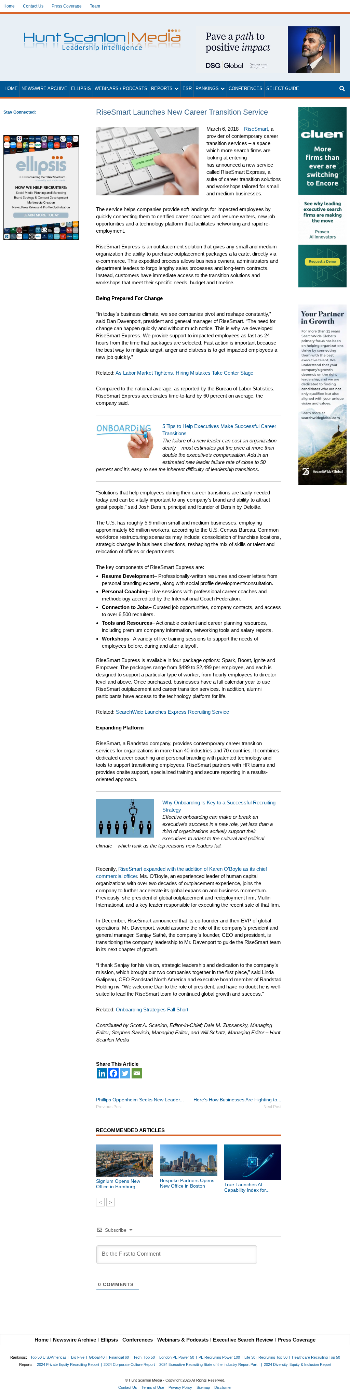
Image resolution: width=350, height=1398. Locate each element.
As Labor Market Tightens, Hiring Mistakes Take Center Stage (184, 373)
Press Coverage (67, 6)
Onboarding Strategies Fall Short (152, 1009)
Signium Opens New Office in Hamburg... (118, 1183)
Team (95, 6)
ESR (187, 88)
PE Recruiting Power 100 (219, 1357)
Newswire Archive (44, 88)
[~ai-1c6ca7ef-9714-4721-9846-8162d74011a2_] (268, 30)
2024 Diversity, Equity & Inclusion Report (297, 1364)
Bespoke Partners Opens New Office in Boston (187, 1183)
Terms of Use (153, 1387)
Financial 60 (119, 1357)
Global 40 (97, 1357)
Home (9, 6)
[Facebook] (113, 1073)
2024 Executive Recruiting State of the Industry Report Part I (209, 1364)
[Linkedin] (102, 1073)
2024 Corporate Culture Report (129, 1364)
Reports (162, 88)
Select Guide (282, 88)
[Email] (137, 1073)
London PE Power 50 (176, 1357)
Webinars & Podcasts (182, 1340)
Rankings (207, 88)
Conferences (245, 88)
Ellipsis (81, 88)
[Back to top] (340, 1388)
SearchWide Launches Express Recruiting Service (172, 712)
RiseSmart (256, 129)
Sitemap (203, 1387)
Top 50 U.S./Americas (48, 1357)
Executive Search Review (243, 1340)
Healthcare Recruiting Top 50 (316, 1357)
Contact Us (33, 6)
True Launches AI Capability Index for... (247, 1187)
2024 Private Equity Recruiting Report (68, 1364)
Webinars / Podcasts (121, 88)
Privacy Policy (180, 1387)
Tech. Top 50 (144, 1357)
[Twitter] (125, 1073)
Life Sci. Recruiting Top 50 (265, 1357)
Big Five (77, 1357)
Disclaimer (223, 1387)
